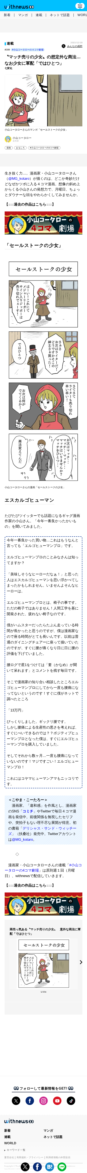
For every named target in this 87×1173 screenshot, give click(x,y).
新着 (7, 15)
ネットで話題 (60, 15)
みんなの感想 (74, 46)
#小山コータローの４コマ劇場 (28, 49)
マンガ (23, 15)
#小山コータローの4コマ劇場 (44, 148)
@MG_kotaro (18, 179)
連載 (39, 15)
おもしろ (20, 148)
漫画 (9, 148)
